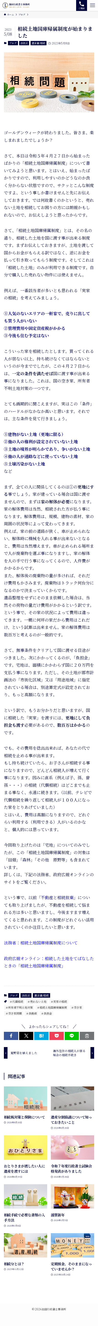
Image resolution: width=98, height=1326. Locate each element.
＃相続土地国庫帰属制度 (52, 1007)
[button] (11, 1036)
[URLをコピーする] (87, 1036)
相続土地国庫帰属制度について (49, 943)
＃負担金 (46, 1013)
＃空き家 (76, 1007)
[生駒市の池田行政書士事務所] (16, 5)
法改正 (24, 43)
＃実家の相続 (59, 1001)
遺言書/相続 (38, 43)
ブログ (13, 43)
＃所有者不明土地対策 (19, 1007)
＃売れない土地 (36, 1001)
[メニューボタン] (92, 5)
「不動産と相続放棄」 (57, 897)
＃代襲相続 (16, 1001)
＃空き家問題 (13, 1013)
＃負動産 (31, 1013)
